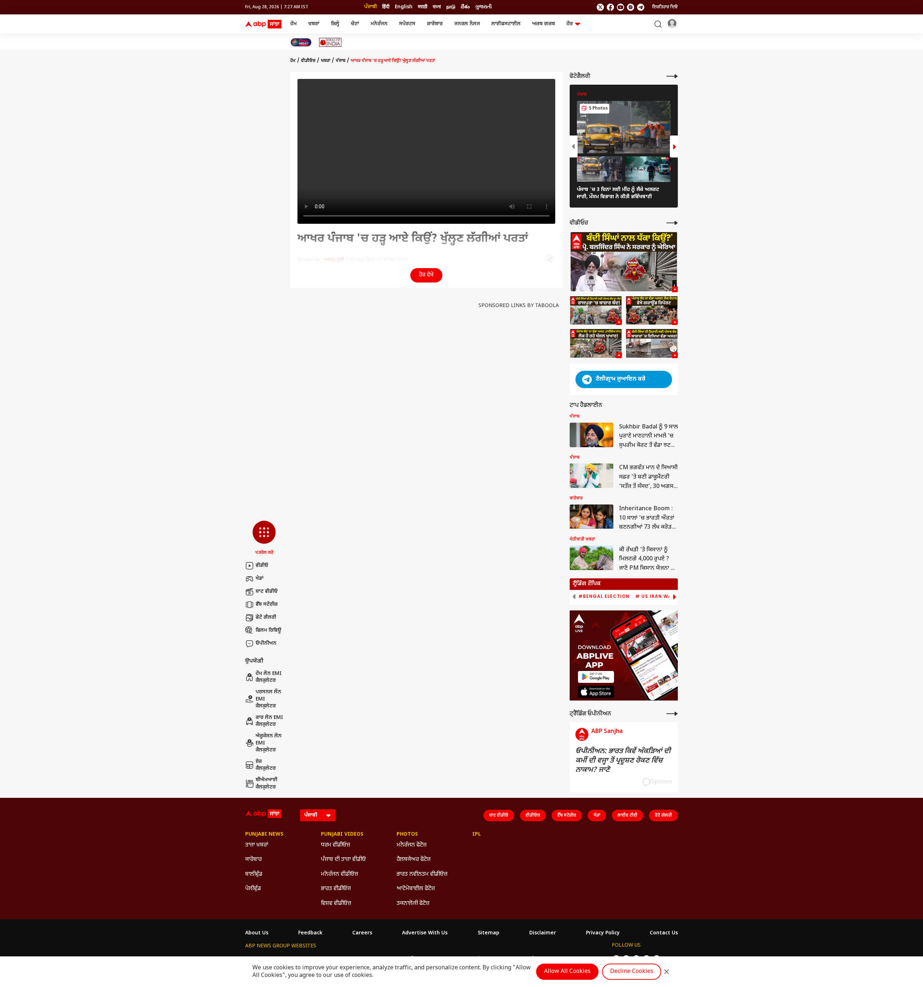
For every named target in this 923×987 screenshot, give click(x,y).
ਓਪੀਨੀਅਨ (266, 643)
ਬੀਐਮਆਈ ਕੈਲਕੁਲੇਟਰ (267, 784)
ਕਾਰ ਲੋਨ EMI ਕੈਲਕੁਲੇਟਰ (269, 721)
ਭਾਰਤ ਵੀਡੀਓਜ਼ (336, 889)
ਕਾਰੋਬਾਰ (435, 24)
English (403, 7)
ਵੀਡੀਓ (262, 565)
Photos (407, 834)
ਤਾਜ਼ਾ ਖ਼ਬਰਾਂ (256, 845)
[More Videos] (672, 223)
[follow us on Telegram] (640, 7)
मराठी (422, 7)
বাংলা (437, 7)
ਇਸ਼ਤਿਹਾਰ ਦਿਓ (665, 7)
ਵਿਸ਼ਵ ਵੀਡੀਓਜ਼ (336, 903)
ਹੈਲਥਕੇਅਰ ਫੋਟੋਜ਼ (413, 859)
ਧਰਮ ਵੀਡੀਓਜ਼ (335, 845)
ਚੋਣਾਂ (355, 24)
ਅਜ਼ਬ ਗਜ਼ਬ (543, 24)
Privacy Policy (603, 933)
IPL (476, 834)
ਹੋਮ (293, 24)
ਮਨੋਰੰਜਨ (379, 24)
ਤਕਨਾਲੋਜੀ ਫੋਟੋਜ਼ (413, 903)
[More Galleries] (672, 76)
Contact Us (664, 933)
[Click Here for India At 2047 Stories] (301, 42)
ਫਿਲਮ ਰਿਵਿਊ (268, 630)
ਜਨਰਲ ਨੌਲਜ (467, 24)
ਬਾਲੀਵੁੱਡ (253, 874)
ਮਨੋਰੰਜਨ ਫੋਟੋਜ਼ (412, 845)
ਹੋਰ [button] (569, 24)
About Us (256, 933)
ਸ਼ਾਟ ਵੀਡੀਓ (267, 591)
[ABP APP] (596, 677)
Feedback (310, 933)
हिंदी (385, 7)
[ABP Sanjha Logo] (264, 24)
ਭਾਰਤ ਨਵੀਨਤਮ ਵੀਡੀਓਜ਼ (422, 874)
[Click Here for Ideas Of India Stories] (330, 42)
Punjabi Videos (342, 834)
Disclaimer (542, 933)
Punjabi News (264, 834)
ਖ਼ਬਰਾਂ (313, 24)
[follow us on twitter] (600, 7)
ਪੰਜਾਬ (340, 61)
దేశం (465, 7)
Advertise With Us (424, 933)
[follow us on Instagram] (630, 7)
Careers (362, 933)
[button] (264, 538)
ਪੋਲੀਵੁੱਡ (253, 889)
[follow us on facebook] (610, 7)
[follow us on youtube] (620, 7)
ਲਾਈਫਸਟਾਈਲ (506, 24)
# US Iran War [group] (655, 596)
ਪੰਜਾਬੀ (370, 7)
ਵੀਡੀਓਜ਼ (308, 61)
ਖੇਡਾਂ (260, 578)
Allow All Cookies (567, 971)
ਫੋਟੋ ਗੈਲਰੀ (266, 617)
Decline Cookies (631, 971)
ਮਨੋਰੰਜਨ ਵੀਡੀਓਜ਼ (339, 874)
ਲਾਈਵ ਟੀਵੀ (627, 815)
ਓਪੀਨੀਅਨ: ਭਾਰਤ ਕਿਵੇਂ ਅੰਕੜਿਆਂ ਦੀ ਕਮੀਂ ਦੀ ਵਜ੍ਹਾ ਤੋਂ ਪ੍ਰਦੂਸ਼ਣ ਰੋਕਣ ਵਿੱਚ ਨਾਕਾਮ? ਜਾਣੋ (623, 761)
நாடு (450, 7)
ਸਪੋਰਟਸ (407, 24)
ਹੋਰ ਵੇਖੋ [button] (426, 275)
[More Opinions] (672, 713)
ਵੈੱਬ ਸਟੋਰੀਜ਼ (267, 604)
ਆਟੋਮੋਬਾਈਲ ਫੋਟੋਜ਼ (416, 889)
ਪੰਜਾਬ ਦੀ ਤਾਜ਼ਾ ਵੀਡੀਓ (343, 859)
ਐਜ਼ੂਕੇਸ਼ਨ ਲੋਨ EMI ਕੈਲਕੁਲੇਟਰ (269, 743)
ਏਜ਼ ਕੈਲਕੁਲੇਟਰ (266, 765)
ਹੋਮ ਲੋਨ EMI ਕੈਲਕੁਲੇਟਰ (269, 677)
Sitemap (488, 933)
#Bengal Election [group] (604, 596)
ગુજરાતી (483, 7)
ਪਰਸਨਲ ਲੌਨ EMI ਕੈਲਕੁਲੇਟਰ (268, 699)
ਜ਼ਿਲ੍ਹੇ (335, 24)
